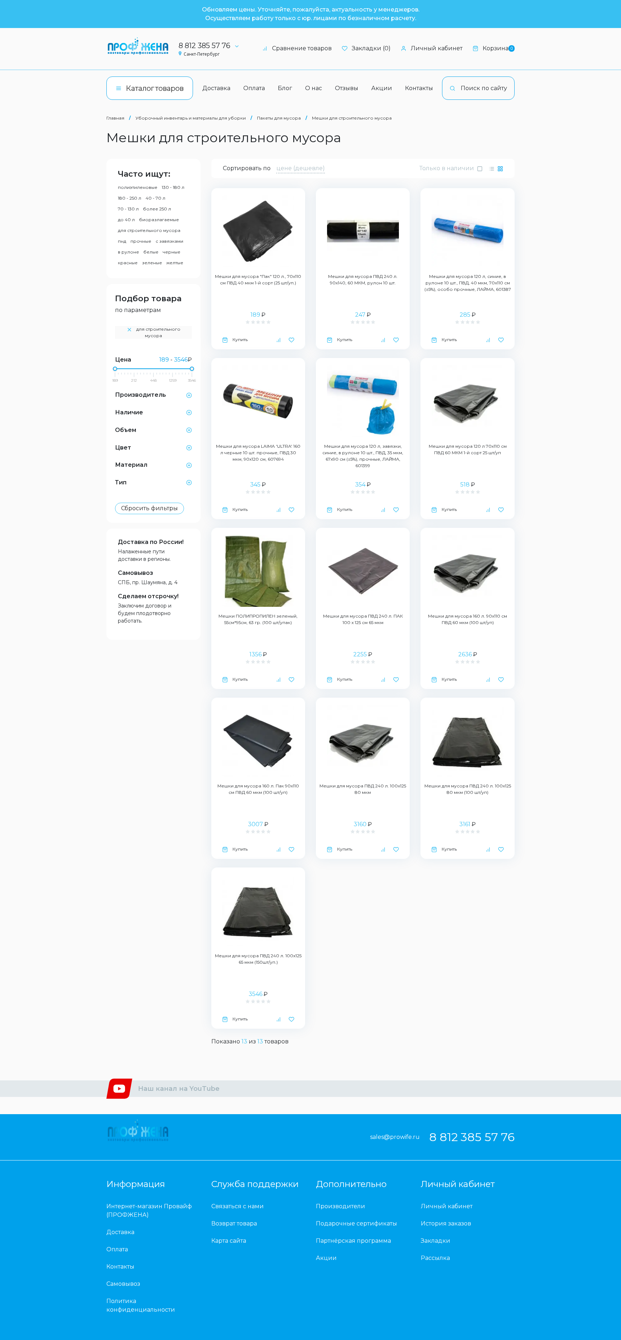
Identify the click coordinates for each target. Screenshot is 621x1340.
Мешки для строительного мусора (352, 118)
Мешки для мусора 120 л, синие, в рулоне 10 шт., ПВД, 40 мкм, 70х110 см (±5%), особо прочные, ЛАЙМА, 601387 (467, 283)
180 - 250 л (129, 198)
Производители (340, 1206)
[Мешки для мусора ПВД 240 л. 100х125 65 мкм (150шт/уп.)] (258, 910)
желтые (174, 262)
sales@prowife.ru (395, 1137)
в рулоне (128, 252)
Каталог (155, 88)
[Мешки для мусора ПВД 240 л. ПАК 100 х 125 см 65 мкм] (363, 571)
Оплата (254, 88)
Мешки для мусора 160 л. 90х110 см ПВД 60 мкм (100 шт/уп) (467, 619)
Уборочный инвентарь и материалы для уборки (190, 118)
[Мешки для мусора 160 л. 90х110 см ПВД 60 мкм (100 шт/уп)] (467, 571)
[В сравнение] (278, 339)
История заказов (446, 1223)
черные (171, 252)
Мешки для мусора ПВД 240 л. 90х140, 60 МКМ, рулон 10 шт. (362, 279)
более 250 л (157, 208)
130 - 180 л (173, 187)
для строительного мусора (149, 230)
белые (150, 252)
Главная (115, 118)
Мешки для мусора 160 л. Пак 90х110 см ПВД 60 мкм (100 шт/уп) (258, 789)
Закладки (435, 1240)
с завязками (169, 241)
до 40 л (126, 219)
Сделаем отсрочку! (148, 596)
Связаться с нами (237, 1206)
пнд (122, 241)
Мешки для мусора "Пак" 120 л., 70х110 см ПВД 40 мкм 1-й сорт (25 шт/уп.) (258, 279)
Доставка (216, 88)
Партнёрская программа (353, 1240)
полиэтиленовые (137, 187)
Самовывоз (135, 572)
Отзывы (346, 88)
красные (128, 262)
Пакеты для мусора (279, 118)
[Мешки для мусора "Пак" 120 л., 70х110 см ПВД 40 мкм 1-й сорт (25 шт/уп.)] (258, 231)
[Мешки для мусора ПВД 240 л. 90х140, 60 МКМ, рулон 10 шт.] (363, 231)
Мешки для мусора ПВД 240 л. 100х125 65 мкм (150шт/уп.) (258, 959)
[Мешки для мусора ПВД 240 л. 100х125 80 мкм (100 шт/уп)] (467, 741)
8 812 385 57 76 (204, 45)
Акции (381, 88)
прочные (140, 241)
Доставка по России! (151, 542)
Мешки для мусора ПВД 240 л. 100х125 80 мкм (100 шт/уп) (467, 789)
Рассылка (435, 1258)
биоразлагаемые (159, 219)
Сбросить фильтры (149, 508)
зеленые (152, 262)
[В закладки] (291, 339)
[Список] (491, 168)
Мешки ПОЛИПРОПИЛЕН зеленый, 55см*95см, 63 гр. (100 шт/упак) (258, 619)
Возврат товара (234, 1223)
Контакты (419, 88)
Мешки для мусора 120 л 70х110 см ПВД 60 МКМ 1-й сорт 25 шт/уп (468, 449)
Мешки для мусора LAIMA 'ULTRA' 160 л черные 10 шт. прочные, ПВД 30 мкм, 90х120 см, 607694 (258, 452)
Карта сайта (228, 1240)
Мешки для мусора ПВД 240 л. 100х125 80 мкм (362, 789)
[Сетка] (500, 168)
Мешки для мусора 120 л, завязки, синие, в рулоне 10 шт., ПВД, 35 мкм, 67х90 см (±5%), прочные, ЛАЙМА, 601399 (362, 455)
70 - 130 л (128, 208)
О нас (313, 88)
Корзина (498, 48)
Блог (285, 88)
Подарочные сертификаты (356, 1223)
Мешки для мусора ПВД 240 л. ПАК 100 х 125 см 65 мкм (363, 619)
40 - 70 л (155, 198)
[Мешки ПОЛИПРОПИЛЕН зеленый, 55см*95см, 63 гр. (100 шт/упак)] (258, 571)
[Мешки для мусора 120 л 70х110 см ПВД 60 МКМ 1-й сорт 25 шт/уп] (467, 401)
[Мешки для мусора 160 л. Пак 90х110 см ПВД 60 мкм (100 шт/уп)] (258, 741)
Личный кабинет (437, 48)
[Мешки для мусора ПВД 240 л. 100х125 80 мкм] (363, 741)
